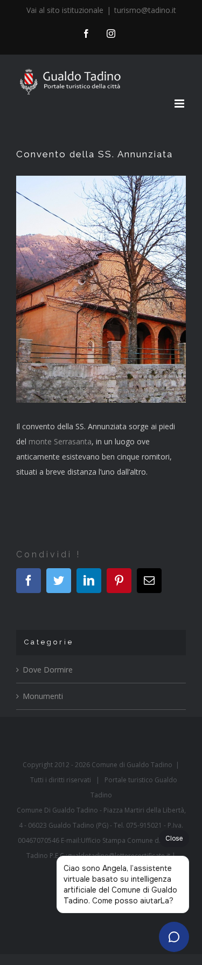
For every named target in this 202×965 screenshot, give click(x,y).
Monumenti (43, 696)
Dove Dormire (48, 669)
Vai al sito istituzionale (64, 10)
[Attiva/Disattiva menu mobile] (180, 103)
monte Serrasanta (60, 441)
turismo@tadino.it (145, 10)
